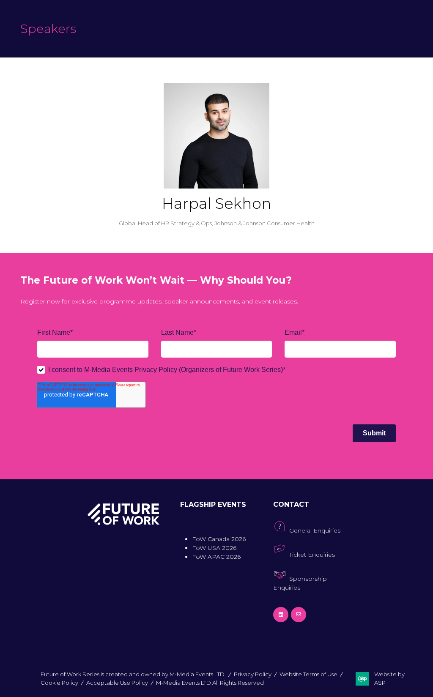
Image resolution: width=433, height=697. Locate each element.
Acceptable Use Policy (117, 682)
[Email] (298, 614)
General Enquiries (314, 530)
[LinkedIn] (280, 614)
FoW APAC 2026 (216, 556)
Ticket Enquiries (312, 554)
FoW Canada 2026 (219, 539)
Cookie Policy (59, 682)
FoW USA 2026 (214, 548)
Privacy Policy (252, 674)
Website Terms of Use (308, 674)
